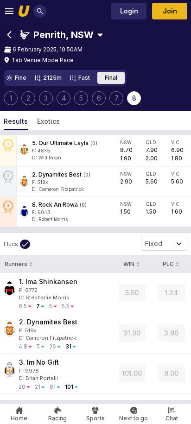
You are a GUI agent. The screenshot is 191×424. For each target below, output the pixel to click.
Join (170, 11)
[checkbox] (17, 244)
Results (16, 121)
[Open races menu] (100, 34)
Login (129, 11)
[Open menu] (9, 11)
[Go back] (9, 34)
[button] (57, 35)
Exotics (48, 121)
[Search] (39, 11)
